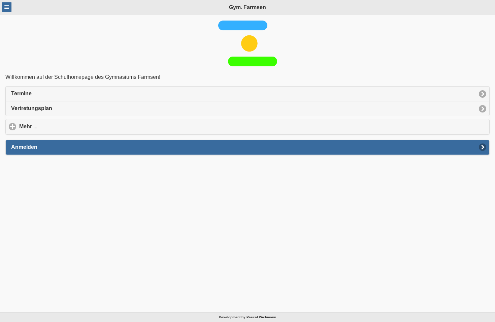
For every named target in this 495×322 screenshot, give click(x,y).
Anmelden (24, 147)
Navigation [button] (7, 7)
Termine (21, 93)
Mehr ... (59, 126)
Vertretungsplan (31, 108)
